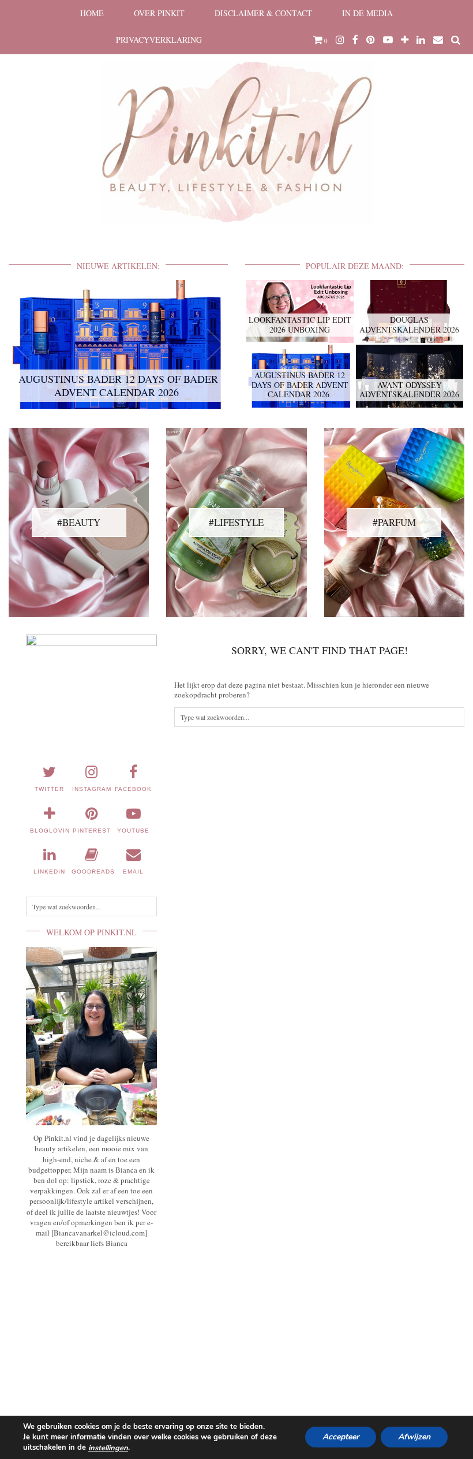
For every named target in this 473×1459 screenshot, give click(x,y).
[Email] (438, 40)
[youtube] (388, 40)
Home (92, 13)
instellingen (108, 1448)
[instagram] (340, 40)
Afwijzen (414, 1437)
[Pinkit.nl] (236, 119)
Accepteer (340, 1437)
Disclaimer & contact (263, 13)
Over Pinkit (159, 13)
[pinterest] (370, 40)
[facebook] (355, 40)
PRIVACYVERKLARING (159, 39)
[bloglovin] (404, 40)
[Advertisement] (91, 1328)
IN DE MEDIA (367, 13)
